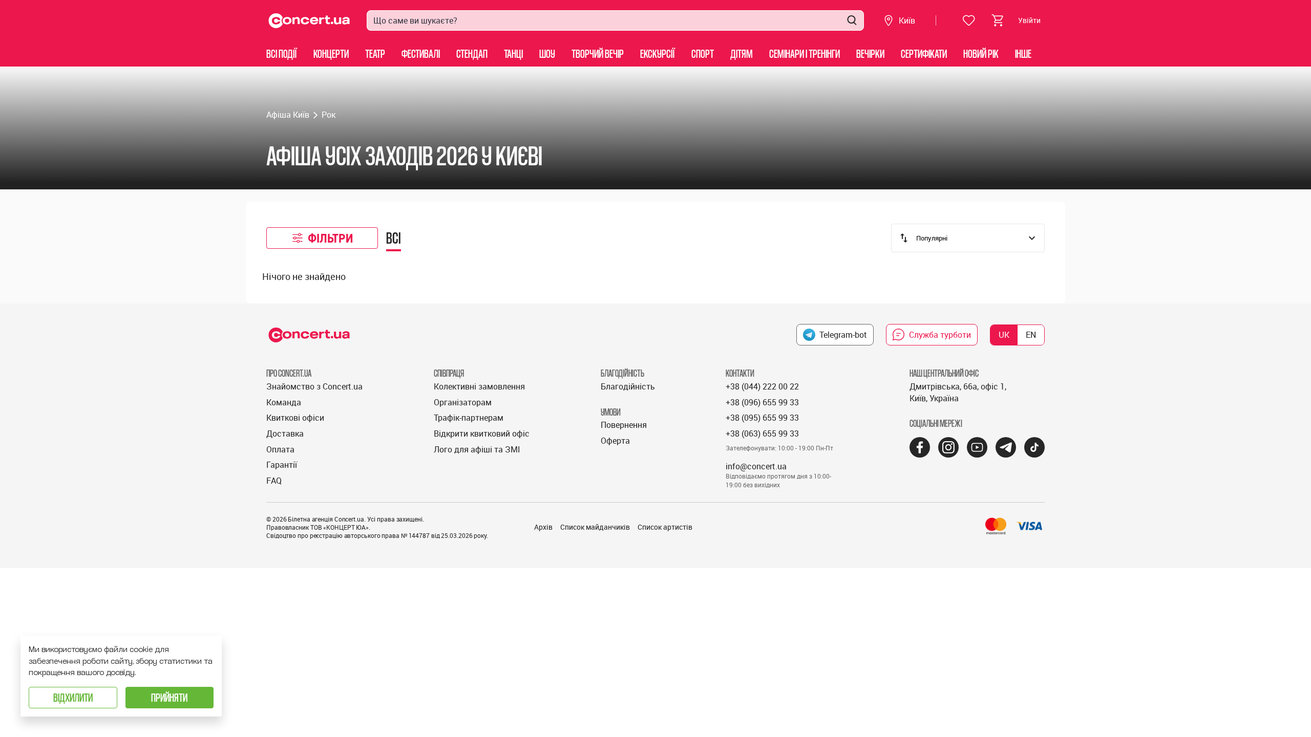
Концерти (331, 53)
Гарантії (281, 464)
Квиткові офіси (295, 417)
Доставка (285, 433)
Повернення (624, 424)
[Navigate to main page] (309, 21)
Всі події (281, 53)
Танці (513, 53)
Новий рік (981, 53)
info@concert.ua (756, 466)
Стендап (472, 53)
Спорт (702, 53)
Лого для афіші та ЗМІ (477, 449)
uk (1004, 334)
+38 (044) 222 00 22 (762, 386)
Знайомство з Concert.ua (314, 386)
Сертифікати (924, 53)
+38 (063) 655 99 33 (762, 433)
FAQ (274, 480)
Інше (1023, 53)
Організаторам (463, 402)
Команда (283, 402)
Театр (375, 53)
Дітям (741, 53)
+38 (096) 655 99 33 (762, 402)
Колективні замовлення (479, 386)
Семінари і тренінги (804, 53)
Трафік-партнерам (468, 417)
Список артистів (665, 527)
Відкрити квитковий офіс (482, 433)
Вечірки (870, 53)
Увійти (1029, 20)
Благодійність (628, 386)
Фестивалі (420, 53)
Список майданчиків (595, 527)
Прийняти (169, 697)
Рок (328, 114)
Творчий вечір (598, 53)
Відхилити (73, 697)
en (1031, 334)
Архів (543, 527)
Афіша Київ (287, 114)
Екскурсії (657, 53)
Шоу (547, 53)
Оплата (280, 449)
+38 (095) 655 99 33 (762, 417)
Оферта (615, 440)
